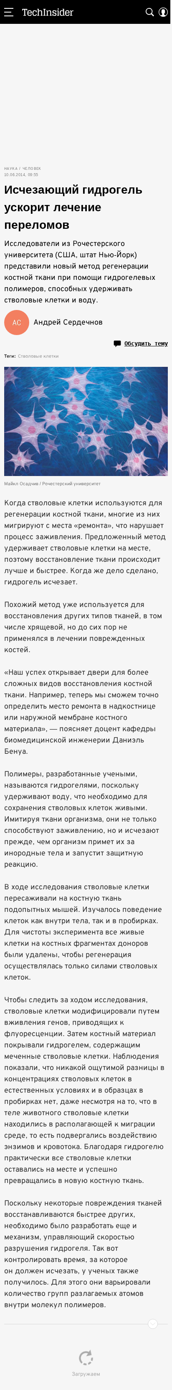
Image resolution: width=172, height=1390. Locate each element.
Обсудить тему (146, 343)
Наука (11, 168)
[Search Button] (149, 12)
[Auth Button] (163, 12)
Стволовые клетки (38, 355)
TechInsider (48, 12)
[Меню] (8, 12)
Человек (32, 168)
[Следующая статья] (86, 1324)
